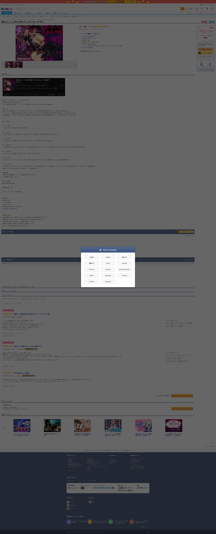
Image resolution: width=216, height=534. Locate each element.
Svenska (124, 275)
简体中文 (124, 257)
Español (124, 263)
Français (108, 269)
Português (108, 275)
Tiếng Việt (108, 281)
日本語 (91, 257)
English (108, 257)
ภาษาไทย (91, 281)
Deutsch (91, 269)
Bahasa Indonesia (124, 269)
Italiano (91, 275)
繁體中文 (91, 263)
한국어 (108, 263)
